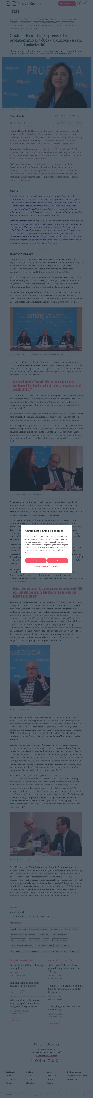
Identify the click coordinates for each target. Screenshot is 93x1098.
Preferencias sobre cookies (46, 566)
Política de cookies (32, 553)
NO (35, 560)
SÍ (57, 560)
